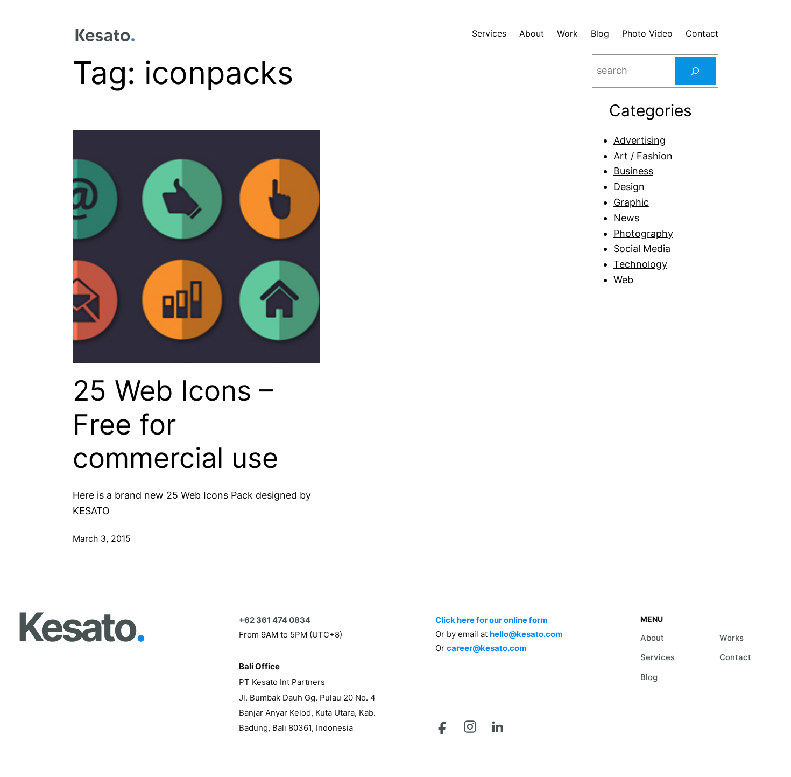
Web (623, 279)
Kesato (80, 627)
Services (657, 657)
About (652, 638)
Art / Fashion (643, 156)
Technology (640, 264)
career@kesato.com (487, 648)
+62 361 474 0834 (274, 620)
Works (731, 638)
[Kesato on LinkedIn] (497, 726)
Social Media (641, 248)
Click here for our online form (491, 620)
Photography (643, 233)
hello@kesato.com (526, 634)
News (626, 217)
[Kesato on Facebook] (442, 726)
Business (633, 171)
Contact (735, 657)
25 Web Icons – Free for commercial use (175, 424)
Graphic (631, 202)
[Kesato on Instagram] (470, 726)
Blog (649, 677)
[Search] (695, 71)
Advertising (639, 140)
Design (629, 186)
